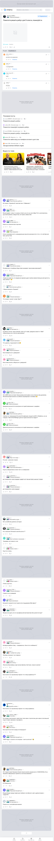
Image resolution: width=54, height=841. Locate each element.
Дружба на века (13, 670)
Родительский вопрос (16, 465)
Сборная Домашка (14, 17)
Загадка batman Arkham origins (13, 144)
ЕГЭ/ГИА (12, 209)
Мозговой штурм (16, 117)
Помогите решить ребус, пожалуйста (16, 131)
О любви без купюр (15, 651)
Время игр (13, 135)
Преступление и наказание (17, 537)
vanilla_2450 (7, 123)
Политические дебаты (16, 199)
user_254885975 (8, 117)
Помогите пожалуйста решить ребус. (16, 125)
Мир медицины (14, 230)
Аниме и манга (13, 547)
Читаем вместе (14, 220)
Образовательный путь (16, 274)
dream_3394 (7, 141)
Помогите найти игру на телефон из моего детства (21, 138)
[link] (13, 161)
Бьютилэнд (13, 661)
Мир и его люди (14, 456)
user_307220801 (8, 129)
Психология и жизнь (15, 264)
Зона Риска (12, 725)
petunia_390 (7, 135)
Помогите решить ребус (11, 119)
